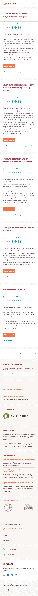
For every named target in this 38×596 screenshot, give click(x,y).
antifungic (23, 146)
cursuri (5, 277)
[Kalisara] (11, 3)
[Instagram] (4, 575)
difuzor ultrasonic (8, 72)
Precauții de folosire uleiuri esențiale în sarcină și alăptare (17, 160)
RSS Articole (11, 549)
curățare (31, 146)
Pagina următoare (35, 353)
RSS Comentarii (12, 554)
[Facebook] (12, 27)
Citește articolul (9, 66)
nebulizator (20, 72)
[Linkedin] (15, 575)
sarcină (13, 215)
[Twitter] (18, 27)
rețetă (5, 146)
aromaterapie (7, 341)
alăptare (21, 215)
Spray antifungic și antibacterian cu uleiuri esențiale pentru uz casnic (18, 87)
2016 (6, 540)
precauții (6, 215)
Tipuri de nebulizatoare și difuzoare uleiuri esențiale (15, 15)
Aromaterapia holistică (14, 289)
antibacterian (14, 146)
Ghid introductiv (23, 392)
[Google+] (15, 27)
